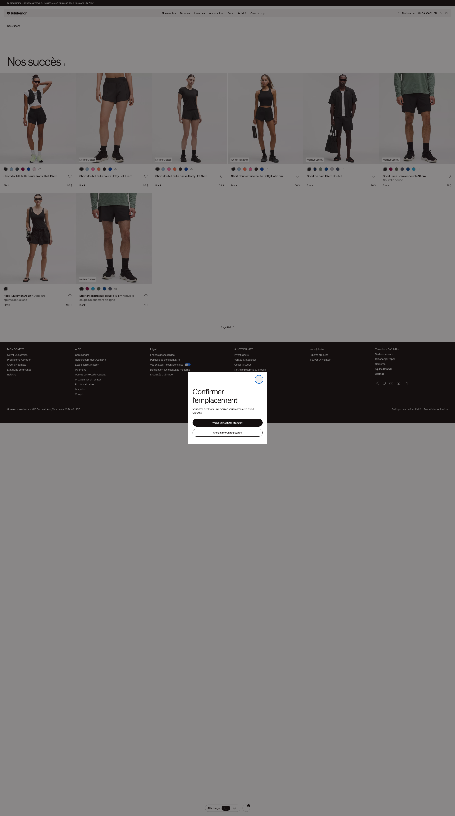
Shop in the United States (227, 432)
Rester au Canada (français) (227, 422)
